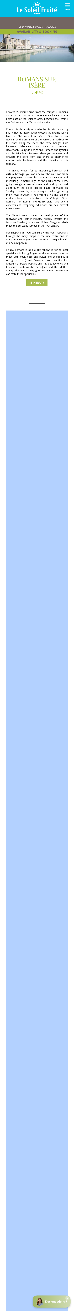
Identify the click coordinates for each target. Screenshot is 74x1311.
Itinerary (37, 282)
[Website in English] (34, 21)
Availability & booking (37, 31)
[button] (68, 7)
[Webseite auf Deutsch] (46, 21)
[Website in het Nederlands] (40, 21)
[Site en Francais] (28, 21)
